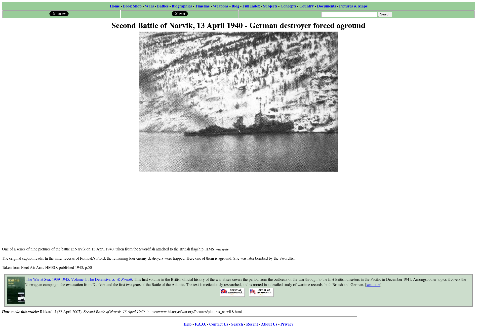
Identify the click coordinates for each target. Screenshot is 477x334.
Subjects (270, 6)
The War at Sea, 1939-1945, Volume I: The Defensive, (78, 279)
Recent (252, 324)
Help (188, 324)
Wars (149, 6)
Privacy (286, 324)
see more (373, 284)
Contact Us (218, 324)
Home (115, 6)
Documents (326, 6)
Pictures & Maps (353, 6)
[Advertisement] (238, 207)
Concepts (288, 6)
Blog (235, 6)
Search (237, 324)
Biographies (182, 6)
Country (306, 6)
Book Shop (132, 6)
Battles (162, 6)
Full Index (251, 6)
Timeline (202, 6)
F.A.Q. (200, 324)
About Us (269, 324)
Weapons (220, 6)
